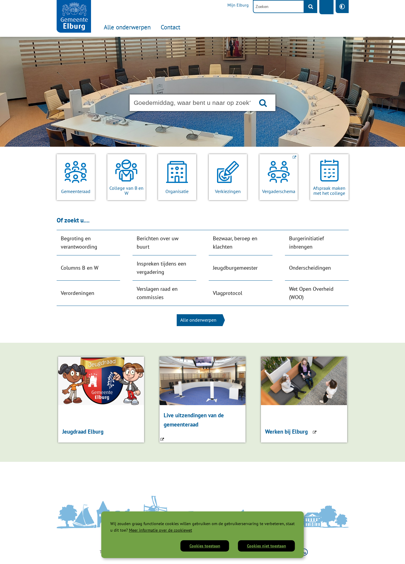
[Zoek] (310, 6)
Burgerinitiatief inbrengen (306, 242)
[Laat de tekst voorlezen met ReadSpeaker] (326, 7)
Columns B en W (79, 267)
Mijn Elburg (238, 5)
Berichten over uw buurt (157, 242)
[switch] (342, 6)
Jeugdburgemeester (235, 267)
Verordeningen (77, 293)
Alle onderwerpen (127, 27)
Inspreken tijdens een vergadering (161, 267)
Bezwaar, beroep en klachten (235, 242)
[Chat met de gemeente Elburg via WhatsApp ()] (304, 551)
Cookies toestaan (204, 546)
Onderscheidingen (310, 267)
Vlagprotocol (227, 293)
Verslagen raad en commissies (157, 293)
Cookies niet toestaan (266, 546)
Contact (170, 27)
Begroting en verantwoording (79, 242)
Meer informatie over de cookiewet (160, 530)
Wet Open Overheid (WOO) (311, 293)
